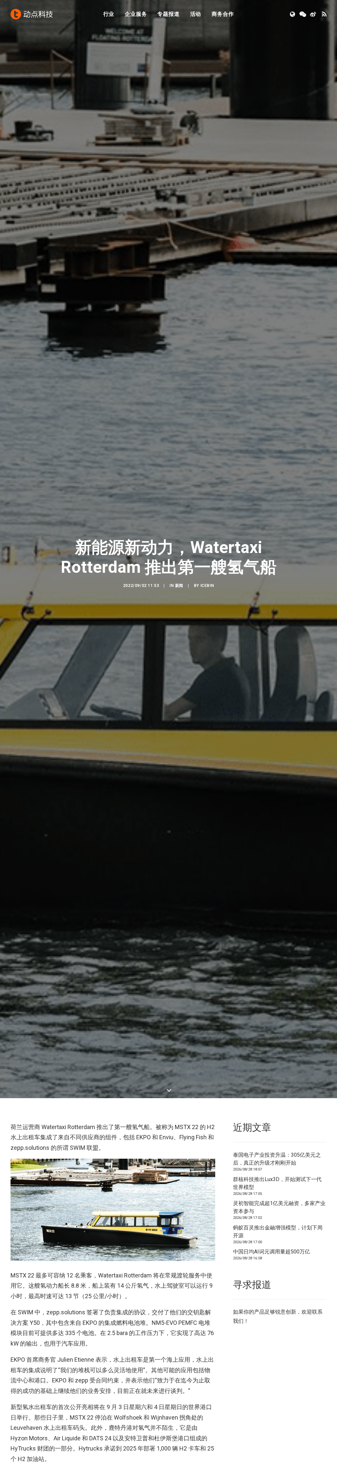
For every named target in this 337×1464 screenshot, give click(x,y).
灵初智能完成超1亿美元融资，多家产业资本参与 (279, 1207)
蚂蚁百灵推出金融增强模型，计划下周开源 (278, 1231)
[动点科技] (32, 14)
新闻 (179, 585)
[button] (293, 14)
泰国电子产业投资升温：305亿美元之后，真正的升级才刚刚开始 (277, 1159)
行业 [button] (109, 14)
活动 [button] (195, 14)
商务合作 (223, 14)
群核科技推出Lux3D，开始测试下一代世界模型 (277, 1183)
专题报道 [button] (168, 14)
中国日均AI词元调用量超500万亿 (271, 1252)
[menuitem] (109, 14)
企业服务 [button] (136, 14)
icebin (207, 585)
